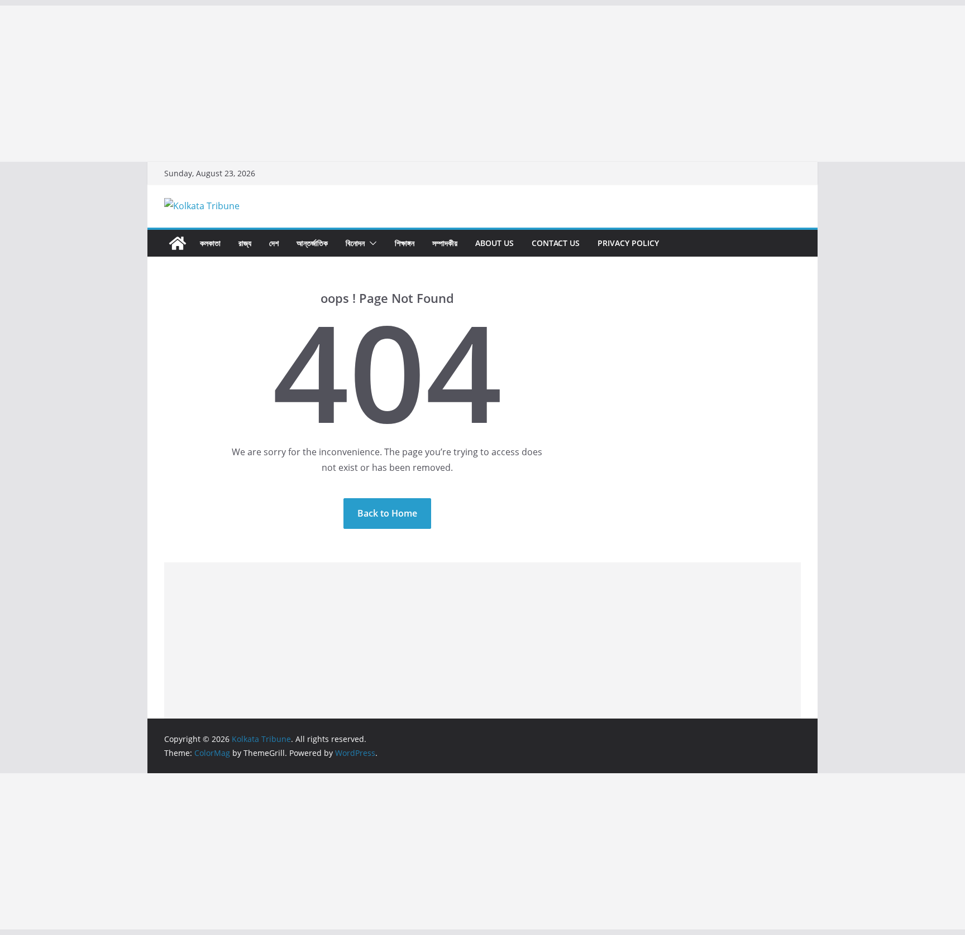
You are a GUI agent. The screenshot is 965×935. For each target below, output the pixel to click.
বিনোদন (355, 243)
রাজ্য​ (244, 243)
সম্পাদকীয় (444, 243)
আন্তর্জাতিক (312, 243)
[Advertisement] (335, 84)
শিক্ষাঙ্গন (404, 243)
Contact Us (556, 243)
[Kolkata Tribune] (177, 243)
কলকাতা (210, 243)
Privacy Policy (628, 243)
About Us (494, 243)
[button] (371, 243)
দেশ (274, 243)
